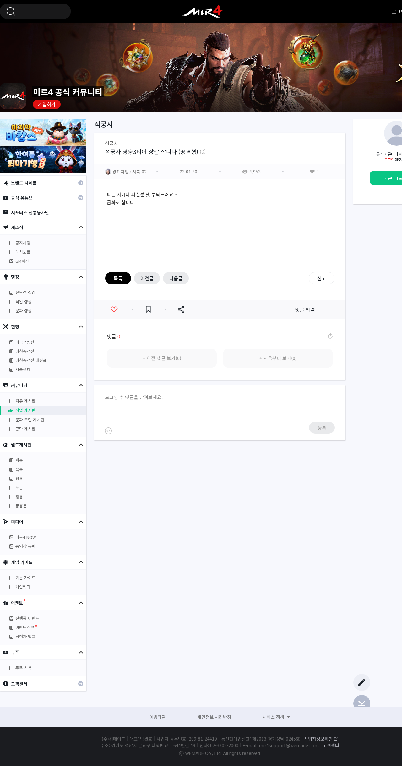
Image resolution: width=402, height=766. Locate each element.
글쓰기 (361, 682)
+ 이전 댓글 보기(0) (162, 358)
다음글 (175, 278)
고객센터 (331, 745)
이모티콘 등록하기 (108, 430)
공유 (181, 309)
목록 (118, 278)
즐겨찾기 (148, 309)
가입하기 (47, 104)
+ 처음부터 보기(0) (278, 358)
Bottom (361, 703)
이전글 (147, 278)
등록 (322, 427)
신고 (321, 278)
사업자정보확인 (318, 738)
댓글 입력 (305, 309)
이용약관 (157, 717)
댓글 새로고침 (330, 336)
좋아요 (114, 309)
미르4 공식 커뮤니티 (202, 11)
